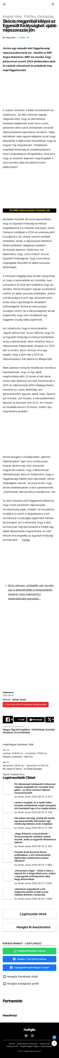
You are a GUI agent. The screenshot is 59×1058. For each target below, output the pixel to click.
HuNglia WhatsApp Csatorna (31, 951)
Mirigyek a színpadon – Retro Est (18, 756)
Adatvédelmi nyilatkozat (27, 1043)
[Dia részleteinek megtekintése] (32, 189)
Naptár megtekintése (14, 774)
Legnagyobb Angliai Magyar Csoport (31, 967)
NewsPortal (10, 1015)
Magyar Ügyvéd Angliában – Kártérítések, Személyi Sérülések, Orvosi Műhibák (29, 731)
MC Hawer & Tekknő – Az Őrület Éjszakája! (22, 768)
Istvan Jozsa (19, 699)
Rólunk (12, 1043)
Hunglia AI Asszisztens (33, 927)
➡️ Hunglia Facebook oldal (20, 976)
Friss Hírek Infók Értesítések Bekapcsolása (25, 704)
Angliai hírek (12, 16)
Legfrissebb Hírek (33, 914)
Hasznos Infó (12, 1046)
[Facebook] (26, 1036)
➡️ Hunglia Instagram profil (21, 983)
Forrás (26, 539)
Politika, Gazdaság (38, 16)
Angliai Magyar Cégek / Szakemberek (36, 1046)
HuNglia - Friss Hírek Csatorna (31, 959)
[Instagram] (32, 1036)
